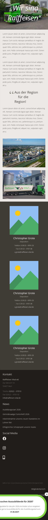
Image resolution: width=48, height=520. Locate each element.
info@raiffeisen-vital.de (12, 398)
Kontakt (42, 495)
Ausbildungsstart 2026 (12, 409)
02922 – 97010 (15, 391)
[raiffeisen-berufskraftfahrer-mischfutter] (24, 184)
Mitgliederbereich (38, 489)
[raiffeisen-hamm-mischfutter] (24, 153)
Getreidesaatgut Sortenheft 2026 (16, 414)
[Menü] (43, 4)
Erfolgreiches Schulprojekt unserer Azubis (19, 427)
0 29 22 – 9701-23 (27, 245)
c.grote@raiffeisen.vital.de (24, 252)
